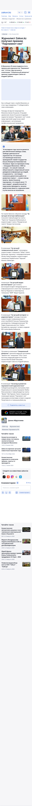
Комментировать (25, 492)
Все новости (5, 30)
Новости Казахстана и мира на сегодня (12, 28)
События (12, 30)
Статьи (21, 16)
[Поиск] (25, 12)
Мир (9, 16)
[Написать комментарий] (16, 487)
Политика (4, 16)
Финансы (15, 16)
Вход (29, 482)
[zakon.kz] (6, 12)
